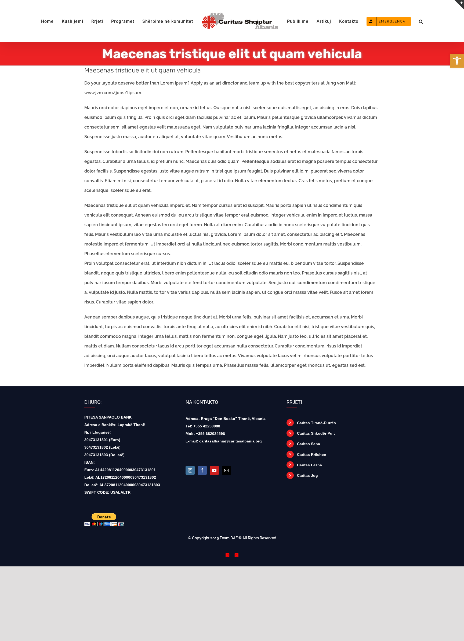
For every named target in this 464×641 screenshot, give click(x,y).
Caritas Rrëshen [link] (311, 454)
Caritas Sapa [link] (308, 444)
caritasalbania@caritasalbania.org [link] (230, 441)
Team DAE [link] (229, 538)
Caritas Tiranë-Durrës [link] (316, 423)
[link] (457, 61)
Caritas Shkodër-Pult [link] (316, 433)
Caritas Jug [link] (307, 475)
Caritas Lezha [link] (309, 465)
